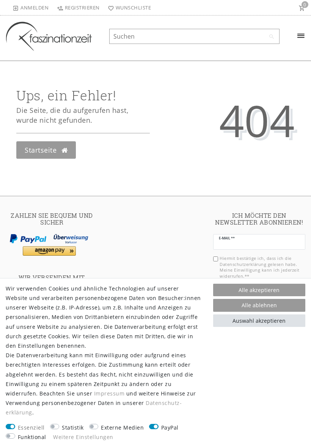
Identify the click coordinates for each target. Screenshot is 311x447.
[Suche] (272, 36)
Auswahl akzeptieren (259, 320)
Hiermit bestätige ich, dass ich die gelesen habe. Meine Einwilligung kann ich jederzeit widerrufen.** (260, 266)
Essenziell (31, 427)
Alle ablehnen (259, 305)
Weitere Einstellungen (83, 437)
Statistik (73, 427)
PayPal (170, 427)
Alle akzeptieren (259, 290)
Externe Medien (122, 427)
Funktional (32, 437)
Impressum (109, 393)
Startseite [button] (42, 150)
